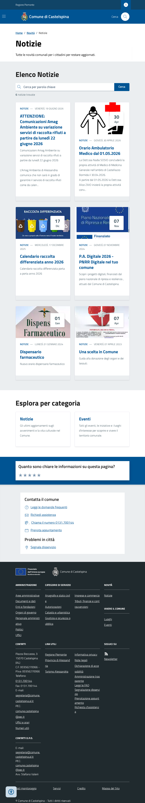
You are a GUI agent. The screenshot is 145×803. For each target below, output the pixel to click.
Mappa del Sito (111, 788)
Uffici (18, 635)
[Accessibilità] (11, 792)
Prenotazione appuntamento (87, 700)
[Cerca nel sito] (123, 16)
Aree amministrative (27, 595)
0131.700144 (24, 681)
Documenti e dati (26, 601)
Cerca (121, 87)
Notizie (24, 108)
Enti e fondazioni (25, 607)
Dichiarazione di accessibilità (87, 669)
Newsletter (110, 659)
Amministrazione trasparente (87, 678)
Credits (81, 788)
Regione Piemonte (25, 5)
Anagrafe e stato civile (57, 598)
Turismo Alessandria (56, 671)
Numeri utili (22, 728)
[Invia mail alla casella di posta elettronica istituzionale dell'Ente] (28, 698)
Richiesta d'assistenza (87, 709)
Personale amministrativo (28, 621)
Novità (31, 33)
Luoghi (108, 619)
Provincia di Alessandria (57, 663)
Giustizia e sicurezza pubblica (57, 621)
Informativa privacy (86, 654)
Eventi (108, 625)
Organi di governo (26, 612)
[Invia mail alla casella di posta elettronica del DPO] (28, 754)
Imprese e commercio (87, 595)
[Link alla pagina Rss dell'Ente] (106, 654)
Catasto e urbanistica (57, 612)
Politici (19, 629)
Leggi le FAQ (82, 685)
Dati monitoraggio (26, 788)
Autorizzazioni (53, 607)
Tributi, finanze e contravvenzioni (87, 604)
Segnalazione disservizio (87, 692)
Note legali (81, 660)
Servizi (57, 788)
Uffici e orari (22, 722)
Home (19, 33)
